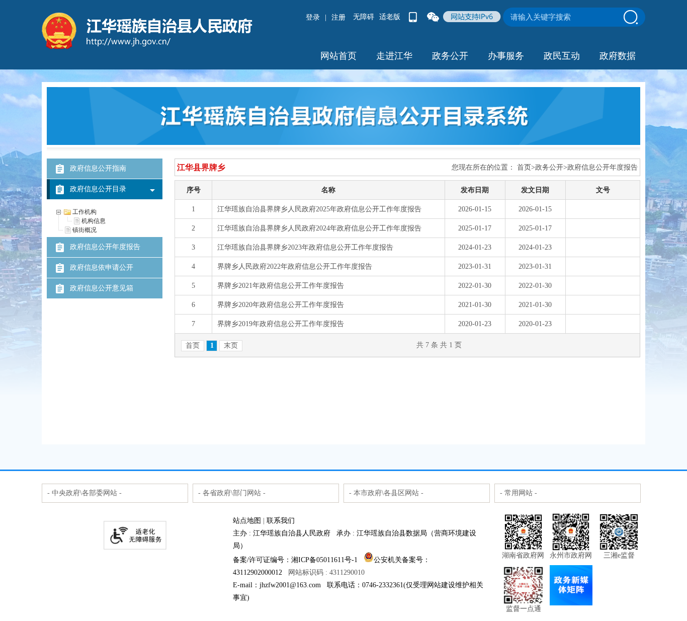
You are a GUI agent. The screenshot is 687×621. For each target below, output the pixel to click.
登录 (313, 17)
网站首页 (338, 56)
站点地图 (247, 520)
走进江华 (394, 56)
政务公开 (450, 56)
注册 (338, 17)
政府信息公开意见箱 (101, 288)
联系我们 (281, 520)
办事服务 (506, 56)
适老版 (389, 17)
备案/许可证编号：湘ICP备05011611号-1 (295, 560)
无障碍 (363, 17)
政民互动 (562, 56)
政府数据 (617, 56)
